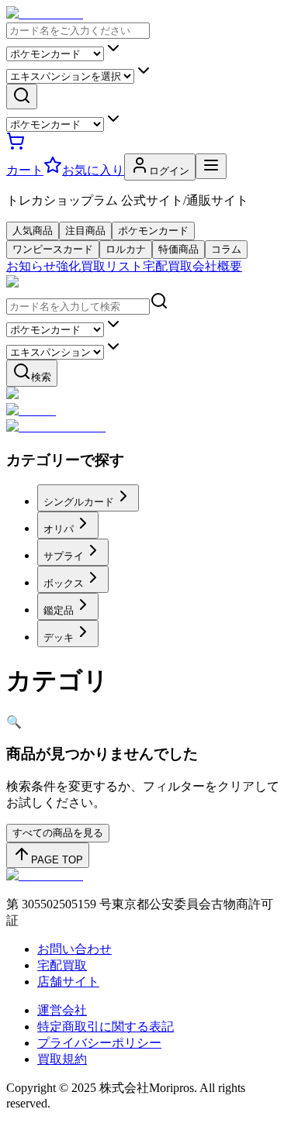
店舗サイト (68, 981)
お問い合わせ (74, 949)
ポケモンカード (153, 230)
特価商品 (178, 249)
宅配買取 (167, 266)
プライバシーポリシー (99, 1042)
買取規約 (62, 1059)
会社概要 (217, 266)
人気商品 (32, 230)
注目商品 (85, 230)
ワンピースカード (52, 249)
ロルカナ (126, 249)
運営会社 (62, 1010)
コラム (226, 249)
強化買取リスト (99, 266)
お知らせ (31, 266)
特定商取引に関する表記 (105, 1026)
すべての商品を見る (57, 833)
